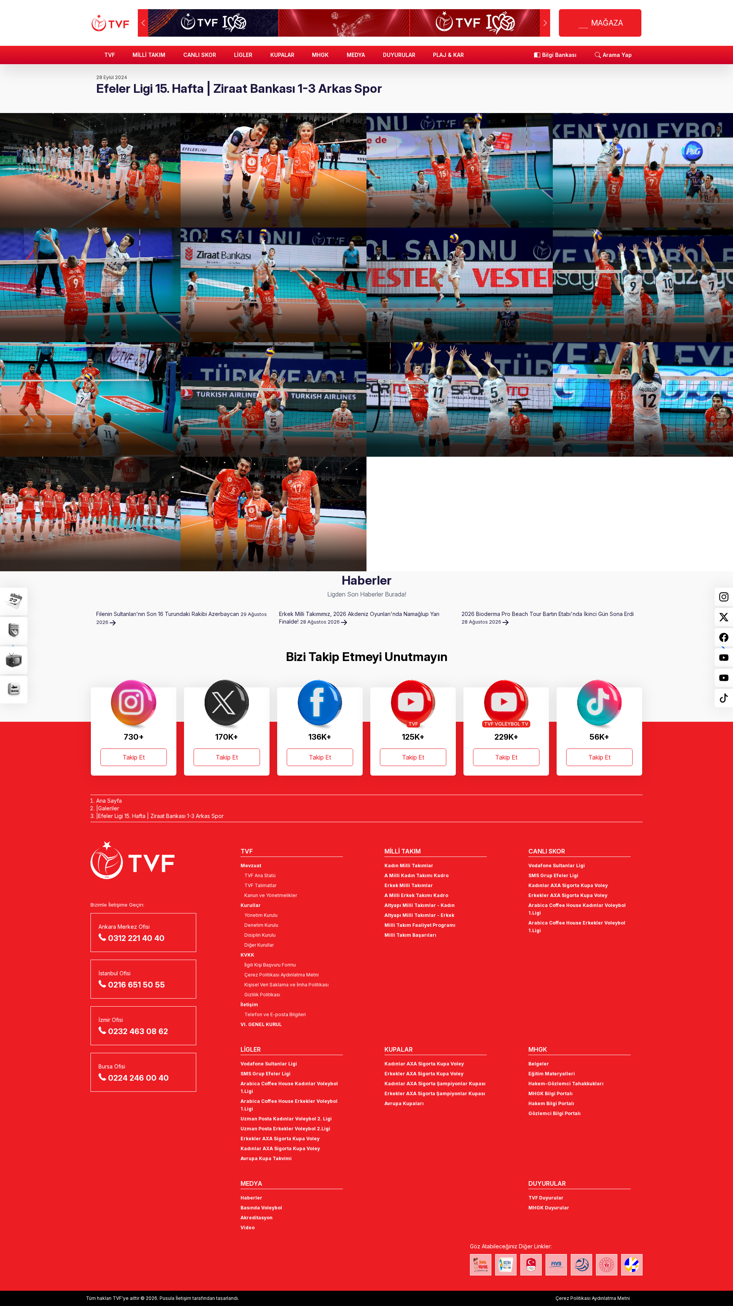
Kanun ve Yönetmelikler (270, 895)
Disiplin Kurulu (260, 935)
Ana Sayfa (109, 800)
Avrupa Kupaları (404, 1103)
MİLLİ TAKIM (148, 55)
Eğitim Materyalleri (551, 1073)
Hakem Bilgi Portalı (551, 1103)
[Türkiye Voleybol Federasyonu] (110, 23)
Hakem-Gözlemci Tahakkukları (566, 1083)
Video (248, 1227)
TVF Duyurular (545, 1198)
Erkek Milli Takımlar (408, 885)
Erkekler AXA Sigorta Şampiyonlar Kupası (434, 1093)
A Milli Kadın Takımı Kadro (416, 875)
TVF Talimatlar (260, 885)
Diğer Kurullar (259, 945)
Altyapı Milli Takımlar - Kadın (419, 905)
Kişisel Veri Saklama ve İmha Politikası (286, 985)
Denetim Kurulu (261, 925)
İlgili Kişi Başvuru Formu (270, 965)
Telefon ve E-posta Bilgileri (275, 1014)
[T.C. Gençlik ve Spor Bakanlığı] (606, 1264)
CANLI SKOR (199, 55)
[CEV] (632, 1264)
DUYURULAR (399, 55)
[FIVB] (556, 1264)
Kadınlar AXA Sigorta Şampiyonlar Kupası (435, 1083)
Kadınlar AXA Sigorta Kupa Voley (568, 885)
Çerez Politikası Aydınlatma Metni (281, 975)
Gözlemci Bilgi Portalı (554, 1113)
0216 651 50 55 (136, 985)
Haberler (251, 1198)
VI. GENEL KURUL (261, 1024)
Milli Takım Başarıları (410, 935)
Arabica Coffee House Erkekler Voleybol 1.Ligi (576, 926)
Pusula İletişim (175, 1298)
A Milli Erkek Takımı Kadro (416, 895)
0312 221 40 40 (136, 938)
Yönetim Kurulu (261, 915)
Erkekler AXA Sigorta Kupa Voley (567, 895)
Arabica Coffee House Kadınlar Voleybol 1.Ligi (577, 909)
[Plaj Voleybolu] (506, 1264)
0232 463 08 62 (138, 1031)
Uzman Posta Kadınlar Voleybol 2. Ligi (286, 1119)
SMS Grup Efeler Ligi (553, 875)
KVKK (247, 955)
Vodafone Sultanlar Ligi (556, 865)
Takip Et (134, 757)
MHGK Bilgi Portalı (550, 1093)
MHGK (320, 55)
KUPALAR (282, 55)
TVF (109, 55)
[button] (545, 23)
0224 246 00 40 (138, 1078)
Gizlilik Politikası (262, 994)
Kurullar (251, 905)
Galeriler (108, 808)
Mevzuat (251, 865)
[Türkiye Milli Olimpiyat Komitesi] (531, 1264)
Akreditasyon (257, 1217)
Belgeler (538, 1064)
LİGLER (243, 55)
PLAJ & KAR (448, 55)
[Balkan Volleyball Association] (581, 1264)
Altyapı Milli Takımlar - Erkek (419, 915)
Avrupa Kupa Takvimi (266, 1158)
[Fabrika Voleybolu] (480, 1264)
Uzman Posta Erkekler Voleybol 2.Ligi (285, 1128)
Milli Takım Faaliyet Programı (419, 925)
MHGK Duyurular (548, 1208)
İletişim (249, 1004)
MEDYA (356, 55)
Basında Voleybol (261, 1208)
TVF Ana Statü (260, 875)
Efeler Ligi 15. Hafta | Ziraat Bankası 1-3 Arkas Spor (161, 816)
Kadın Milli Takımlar (408, 865)
